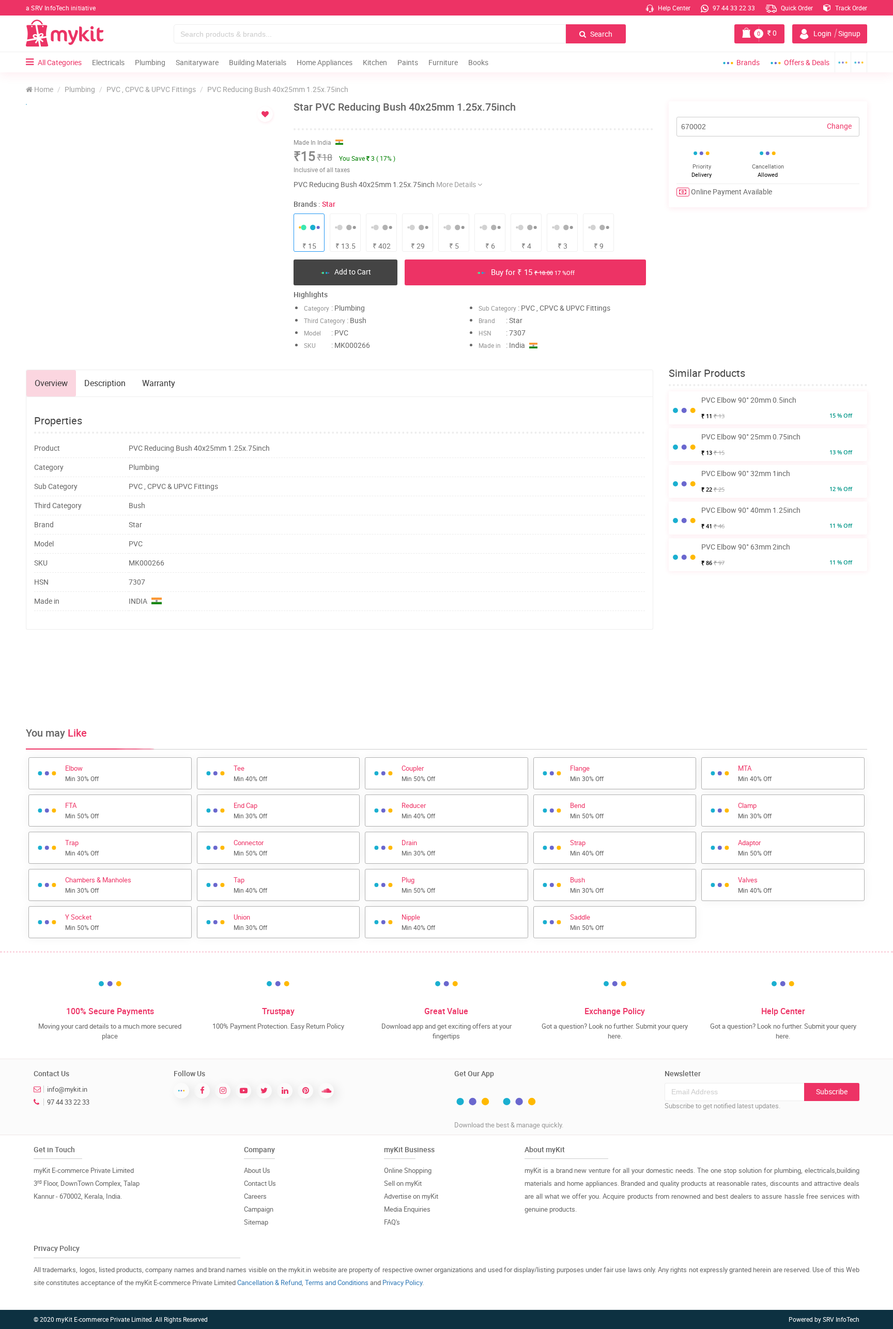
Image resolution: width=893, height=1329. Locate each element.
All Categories (60, 62)
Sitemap (256, 1222)
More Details (457, 184)
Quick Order (796, 8)
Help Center (673, 8)
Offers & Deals (806, 62)
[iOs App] (859, 62)
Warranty (158, 383)
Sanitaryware (197, 62)
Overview (51, 383)
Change (839, 126)
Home (43, 89)
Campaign (258, 1209)
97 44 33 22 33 (733, 8)
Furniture (443, 62)
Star (328, 204)
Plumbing (150, 62)
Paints (407, 62)
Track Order (850, 8)
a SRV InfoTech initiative (61, 8)
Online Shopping (408, 1170)
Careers (255, 1196)
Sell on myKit (403, 1183)
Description (105, 383)
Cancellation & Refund (269, 1282)
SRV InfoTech (841, 1319)
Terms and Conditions (336, 1282)
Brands (748, 62)
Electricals (108, 62)
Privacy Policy (402, 1282)
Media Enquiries (407, 1209)
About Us (257, 1170)
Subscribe (832, 1091)
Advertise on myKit (411, 1196)
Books (478, 62)
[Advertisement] (339, 671)
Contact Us (260, 1183)
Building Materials (257, 62)
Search (600, 34)
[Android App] (843, 62)
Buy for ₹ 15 (532, 272)
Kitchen (375, 62)
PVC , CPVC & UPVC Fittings (151, 89)
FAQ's (392, 1222)
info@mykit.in (67, 1089)
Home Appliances (324, 62)
